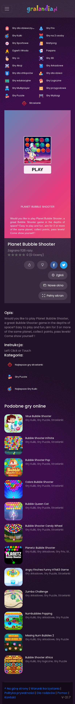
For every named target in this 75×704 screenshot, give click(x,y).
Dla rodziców (46, 693)
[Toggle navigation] (7, 8)
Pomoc (62, 693)
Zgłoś (60, 275)
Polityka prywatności (19, 693)
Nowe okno (56, 285)
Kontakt (10, 697)
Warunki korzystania (45, 688)
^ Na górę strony (16, 688)
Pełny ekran (55, 296)
